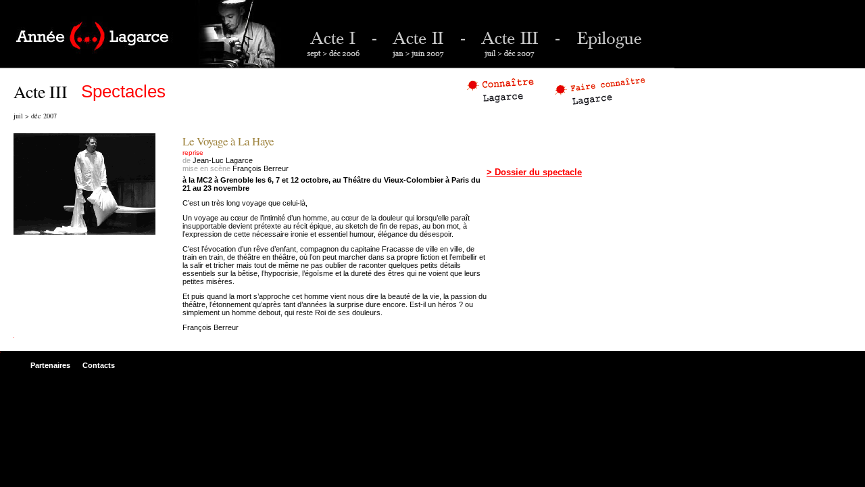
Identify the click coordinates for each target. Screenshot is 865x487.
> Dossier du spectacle (534, 172)
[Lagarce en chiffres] (502, 89)
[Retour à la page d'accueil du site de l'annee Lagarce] (145, 34)
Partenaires (50, 365)
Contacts (98, 365)
